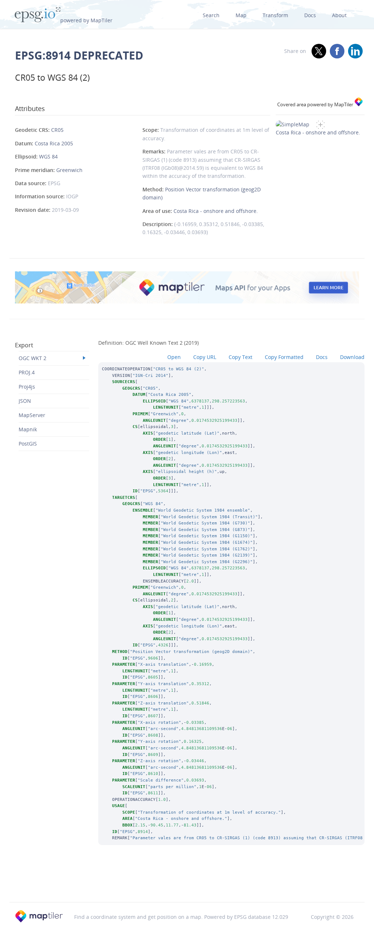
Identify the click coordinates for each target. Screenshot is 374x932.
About (339, 15)
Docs (310, 15)
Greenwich (69, 170)
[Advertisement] (187, 883)
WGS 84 (48, 156)
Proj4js (27, 386)
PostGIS (28, 443)
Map (241, 15)
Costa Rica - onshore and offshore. (215, 210)
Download (352, 357)
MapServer (32, 415)
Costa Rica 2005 (54, 143)
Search (211, 15)
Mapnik (28, 429)
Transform (275, 15)
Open (174, 357)
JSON (25, 400)
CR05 (57, 129)
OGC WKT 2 (32, 358)
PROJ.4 (27, 372)
